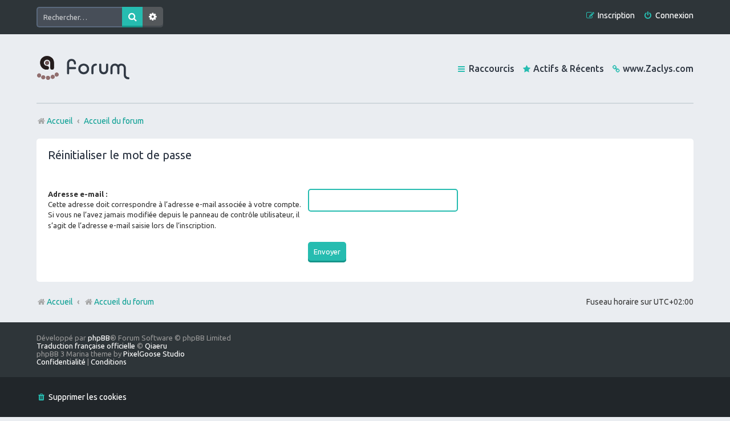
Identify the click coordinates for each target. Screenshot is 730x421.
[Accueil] (83, 68)
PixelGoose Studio (154, 354)
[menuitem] (668, 16)
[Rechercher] (132, 17)
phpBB (99, 338)
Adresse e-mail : (77, 194)
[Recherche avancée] (153, 17)
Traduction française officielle (85, 346)
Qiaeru (156, 346)
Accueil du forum (124, 301)
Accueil (60, 301)
